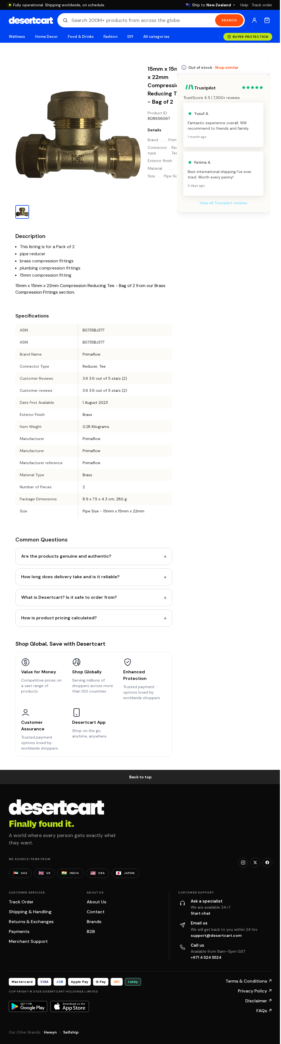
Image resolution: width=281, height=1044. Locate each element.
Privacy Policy (255, 991)
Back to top (140, 777)
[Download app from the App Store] (69, 1006)
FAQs (264, 1011)
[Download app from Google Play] (28, 1006)
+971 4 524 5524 (206, 957)
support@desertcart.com (216, 935)
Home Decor (46, 36)
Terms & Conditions (249, 981)
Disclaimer (258, 1001)
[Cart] (267, 20)
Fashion (110, 36)
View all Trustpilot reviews (223, 202)
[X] (255, 862)
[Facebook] (267, 862)
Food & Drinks (81, 36)
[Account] (254, 20)
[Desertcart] (31, 20)
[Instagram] (243, 862)
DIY (130, 36)
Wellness (17, 36)
